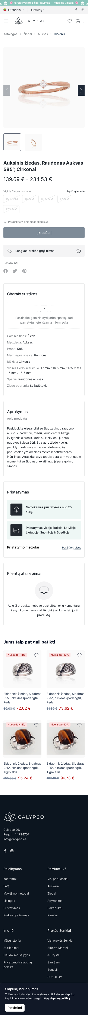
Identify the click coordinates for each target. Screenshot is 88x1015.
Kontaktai (9, 879)
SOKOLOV (54, 977)
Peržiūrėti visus (71, 547)
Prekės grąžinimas (16, 915)
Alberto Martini (57, 948)
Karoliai (52, 915)
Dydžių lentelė (76, 191)
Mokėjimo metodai (16, 893)
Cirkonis (59, 34)
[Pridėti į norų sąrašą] (36, 655)
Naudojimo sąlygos (16, 955)
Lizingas (9, 900)
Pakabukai (54, 908)
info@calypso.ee (14, 839)
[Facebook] (76, 10)
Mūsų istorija (12, 940)
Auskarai (53, 886)
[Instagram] (83, 10)
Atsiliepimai (11, 948)
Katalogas (10, 34)
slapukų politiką (60, 998)
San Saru (53, 962)
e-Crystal (53, 955)
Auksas (43, 34)
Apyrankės (54, 900)
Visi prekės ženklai (60, 940)
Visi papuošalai (57, 879)
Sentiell (52, 969)
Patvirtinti (15, 1007)
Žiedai (27, 34)
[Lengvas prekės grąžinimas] (78, 250)
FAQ (6, 886)
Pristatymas (11, 908)
